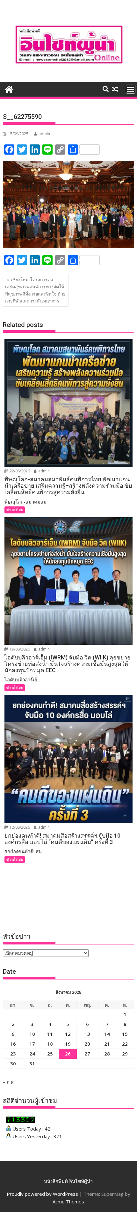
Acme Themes (68, 1201)
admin (44, 133)
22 (125, 1044)
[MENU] (130, 89)
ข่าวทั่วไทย (14, 509)
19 (68, 1044)
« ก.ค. (9, 1082)
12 (68, 1034)
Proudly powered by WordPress (42, 1194)
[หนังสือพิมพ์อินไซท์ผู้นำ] (9, 88)
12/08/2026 (19, 827)
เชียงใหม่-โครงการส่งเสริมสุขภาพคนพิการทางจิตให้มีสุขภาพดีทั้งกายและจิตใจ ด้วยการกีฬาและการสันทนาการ (35, 290)
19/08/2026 (19, 649)
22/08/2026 (19, 471)
